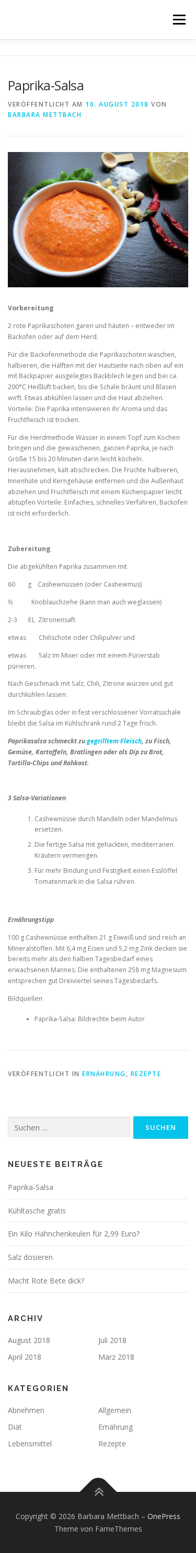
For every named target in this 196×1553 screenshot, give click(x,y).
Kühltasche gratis (37, 1211)
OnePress (163, 1516)
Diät (15, 1427)
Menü (178, 19)
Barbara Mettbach (45, 114)
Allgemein (114, 1410)
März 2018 (116, 1357)
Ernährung (104, 1073)
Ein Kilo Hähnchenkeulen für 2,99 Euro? (74, 1234)
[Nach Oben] (98, 1492)
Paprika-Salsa (30, 1187)
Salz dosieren (30, 1257)
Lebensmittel (30, 1444)
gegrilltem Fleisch (114, 741)
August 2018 (29, 1340)
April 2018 (24, 1357)
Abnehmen (26, 1410)
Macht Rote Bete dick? (46, 1281)
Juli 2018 (112, 1340)
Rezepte (146, 1073)
